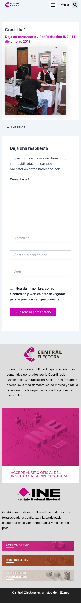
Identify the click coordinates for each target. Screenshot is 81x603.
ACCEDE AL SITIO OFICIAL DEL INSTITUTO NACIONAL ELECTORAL (39, 474)
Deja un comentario (20, 37)
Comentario (19, 179)
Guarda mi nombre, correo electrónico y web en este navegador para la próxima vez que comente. (37, 293)
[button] (53, 4)
